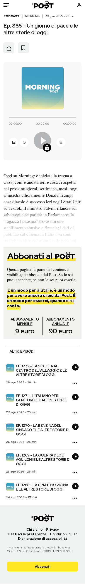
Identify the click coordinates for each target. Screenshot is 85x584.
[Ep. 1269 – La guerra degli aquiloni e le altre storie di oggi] (10, 457)
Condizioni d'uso (64, 534)
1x (13, 142)
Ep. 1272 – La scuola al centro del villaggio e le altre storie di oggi (41, 370)
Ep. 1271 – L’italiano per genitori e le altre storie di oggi (41, 400)
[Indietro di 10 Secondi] (24, 142)
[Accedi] (79, 5)
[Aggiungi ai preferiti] (23, 48)
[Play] (42, 142)
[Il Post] (42, 5)
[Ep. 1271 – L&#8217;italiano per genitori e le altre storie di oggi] (10, 398)
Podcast (11, 16)
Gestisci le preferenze (27, 534)
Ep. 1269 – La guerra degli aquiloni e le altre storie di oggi (43, 459)
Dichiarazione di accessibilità (42, 538)
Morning (32, 16)
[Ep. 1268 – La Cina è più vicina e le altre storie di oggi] (10, 487)
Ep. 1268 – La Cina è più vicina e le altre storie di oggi (42, 487)
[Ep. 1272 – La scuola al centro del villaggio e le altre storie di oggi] (10, 368)
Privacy (52, 529)
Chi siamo (34, 529)
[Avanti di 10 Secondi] (61, 142)
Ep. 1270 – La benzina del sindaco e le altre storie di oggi (43, 430)
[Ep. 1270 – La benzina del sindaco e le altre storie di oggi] (10, 428)
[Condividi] (9, 48)
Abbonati (42, 566)
